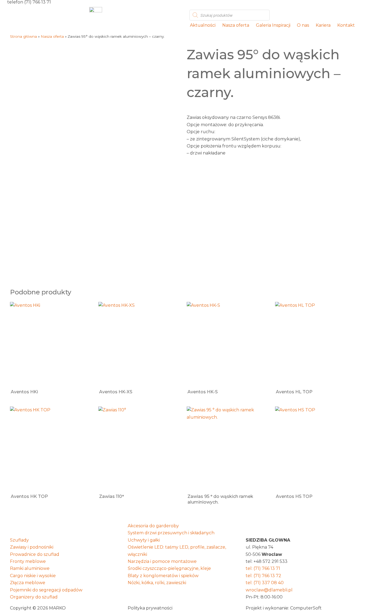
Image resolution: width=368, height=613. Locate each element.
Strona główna (23, 36)
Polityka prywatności (150, 608)
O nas (303, 25)
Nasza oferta (235, 25)
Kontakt (346, 25)
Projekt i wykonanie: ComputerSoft (284, 608)
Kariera (323, 25)
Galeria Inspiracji (273, 25)
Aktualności (203, 25)
